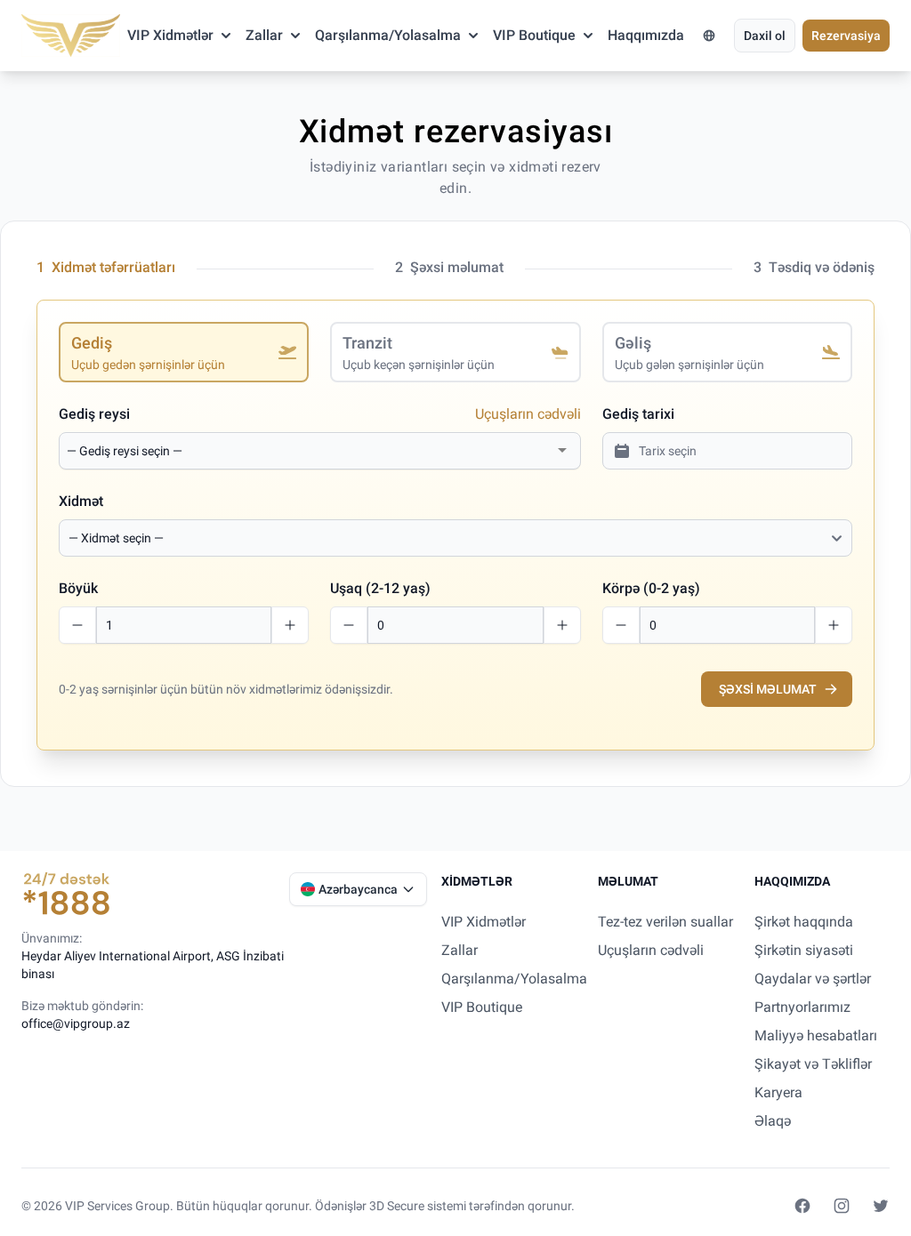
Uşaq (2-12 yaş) (380, 588)
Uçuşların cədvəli (528, 413)
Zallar (264, 35)
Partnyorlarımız (802, 1007)
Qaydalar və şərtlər (812, 978)
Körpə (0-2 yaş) (651, 588)
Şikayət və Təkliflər (813, 1063)
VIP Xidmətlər (170, 35)
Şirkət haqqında (803, 921)
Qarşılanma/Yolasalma (388, 35)
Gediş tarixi (638, 413)
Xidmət (81, 501)
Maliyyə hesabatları (815, 1035)
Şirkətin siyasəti (803, 950)
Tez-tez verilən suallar (665, 921)
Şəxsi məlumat (768, 689)
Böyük (78, 588)
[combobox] (309, 451)
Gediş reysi (94, 413)
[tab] (184, 352)
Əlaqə (772, 1120)
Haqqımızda (646, 35)
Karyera (778, 1092)
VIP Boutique (534, 35)
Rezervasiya (846, 35)
